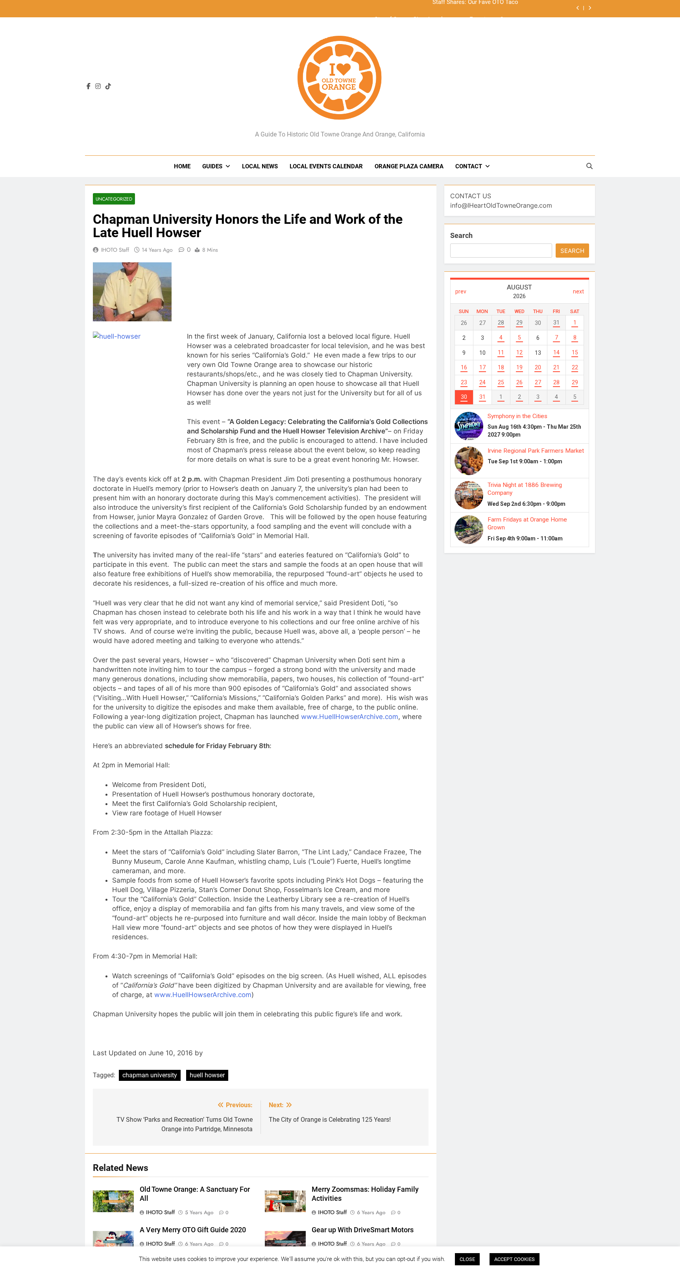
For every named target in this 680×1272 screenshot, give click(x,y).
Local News (260, 166)
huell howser (207, 1075)
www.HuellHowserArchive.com (349, 717)
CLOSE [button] (467, 1259)
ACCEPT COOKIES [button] (514, 1259)
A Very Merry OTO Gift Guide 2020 (193, 1230)
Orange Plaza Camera (409, 166)
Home (182, 166)
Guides (212, 166)
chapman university (149, 1075)
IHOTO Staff (115, 250)
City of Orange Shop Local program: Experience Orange (446, 9)
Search (461, 235)
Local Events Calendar (326, 166)
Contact (468, 166)
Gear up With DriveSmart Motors (363, 1230)
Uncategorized (114, 198)
